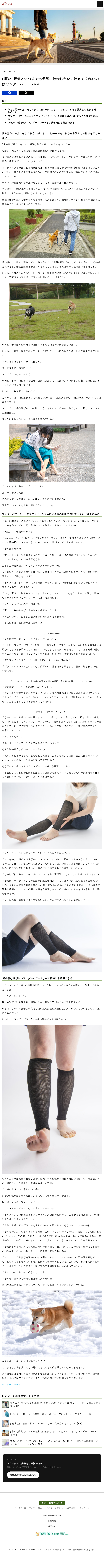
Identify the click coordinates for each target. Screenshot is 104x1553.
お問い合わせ (83, 1508)
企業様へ (59, 1508)
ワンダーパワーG (11, 1384)
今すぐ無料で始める (52, 1503)
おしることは (20, 1508)
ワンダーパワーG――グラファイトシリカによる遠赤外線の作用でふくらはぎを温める (53, 117)
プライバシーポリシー (52, 1516)
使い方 (32, 1508)
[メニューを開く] (100, 4)
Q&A (40, 1508)
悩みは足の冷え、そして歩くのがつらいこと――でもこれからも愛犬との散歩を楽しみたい (52, 111)
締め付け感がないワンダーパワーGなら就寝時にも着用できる (41, 122)
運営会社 (52, 1526)
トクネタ (48, 1508)
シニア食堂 (70, 1508)
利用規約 (52, 1521)
